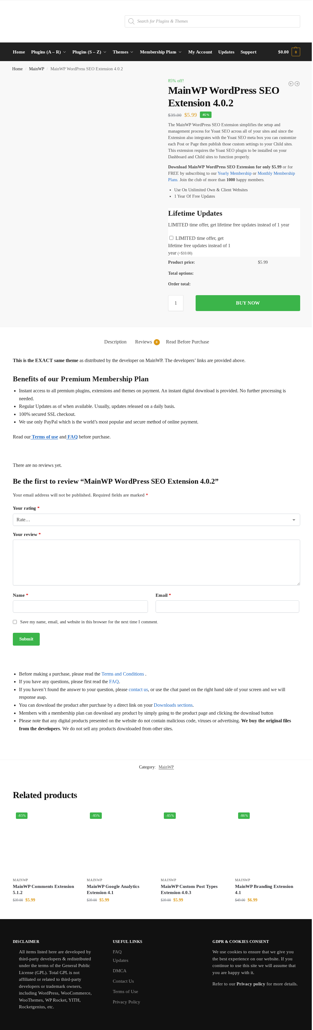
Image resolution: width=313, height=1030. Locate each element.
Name (20, 595)
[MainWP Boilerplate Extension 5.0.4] (291, 84)
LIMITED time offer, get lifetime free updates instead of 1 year (199, 245)
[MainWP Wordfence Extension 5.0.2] (297, 84)
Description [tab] (115, 341)
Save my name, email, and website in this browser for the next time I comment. (89, 622)
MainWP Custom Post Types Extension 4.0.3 (189, 889)
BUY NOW (248, 303)
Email (163, 595)
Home (17, 69)
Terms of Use (125, 991)
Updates (120, 960)
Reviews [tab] (146, 341)
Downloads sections (173, 705)
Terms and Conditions (122, 673)
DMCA (120, 970)
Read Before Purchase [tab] (187, 341)
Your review (27, 534)
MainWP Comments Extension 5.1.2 (43, 889)
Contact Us (123, 981)
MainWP (36, 69)
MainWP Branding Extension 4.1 (264, 889)
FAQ (114, 681)
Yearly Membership (235, 173)
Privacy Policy (126, 1001)
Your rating (26, 508)
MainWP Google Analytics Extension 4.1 (113, 889)
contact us (138, 689)
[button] (289, 52)
